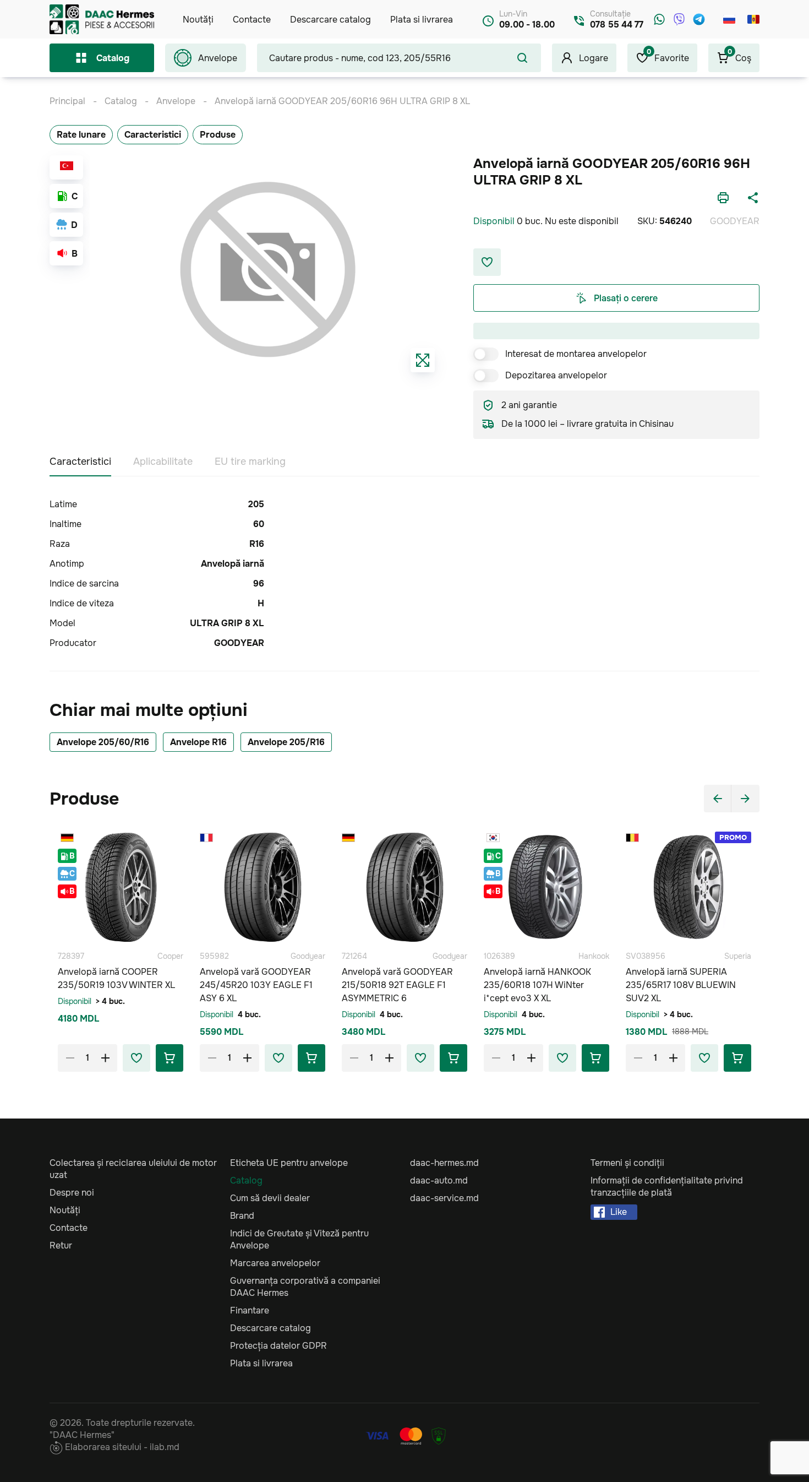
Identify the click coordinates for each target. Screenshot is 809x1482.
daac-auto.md (439, 1180)
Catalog (112, 58)
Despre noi (72, 1192)
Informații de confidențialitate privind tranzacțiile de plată (667, 1186)
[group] (268, 269)
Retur (61, 1245)
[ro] (753, 19)
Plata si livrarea (421, 19)
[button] (717, 798)
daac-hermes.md (444, 1163)
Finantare (249, 1310)
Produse (218, 134)
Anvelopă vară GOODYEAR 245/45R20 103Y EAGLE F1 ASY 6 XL (256, 985)
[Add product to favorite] (136, 1058)
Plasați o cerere (626, 298)
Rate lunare (81, 134)
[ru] (729, 19)
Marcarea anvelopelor (275, 1263)
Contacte (252, 19)
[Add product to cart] (169, 1058)
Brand (242, 1216)
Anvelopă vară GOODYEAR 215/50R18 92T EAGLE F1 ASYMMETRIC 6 (397, 985)
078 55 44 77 (616, 24)
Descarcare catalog (330, 19)
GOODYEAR (734, 221)
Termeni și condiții (627, 1163)
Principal (67, 101)
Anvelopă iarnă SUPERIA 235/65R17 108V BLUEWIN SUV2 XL (681, 985)
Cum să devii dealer (270, 1198)
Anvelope (217, 58)
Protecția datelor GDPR (278, 1345)
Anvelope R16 (198, 742)
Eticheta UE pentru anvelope (289, 1163)
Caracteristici (152, 134)
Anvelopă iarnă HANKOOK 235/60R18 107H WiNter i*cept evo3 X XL (537, 985)
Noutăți (198, 19)
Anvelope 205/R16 (286, 742)
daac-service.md (444, 1198)
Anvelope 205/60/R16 (103, 742)
